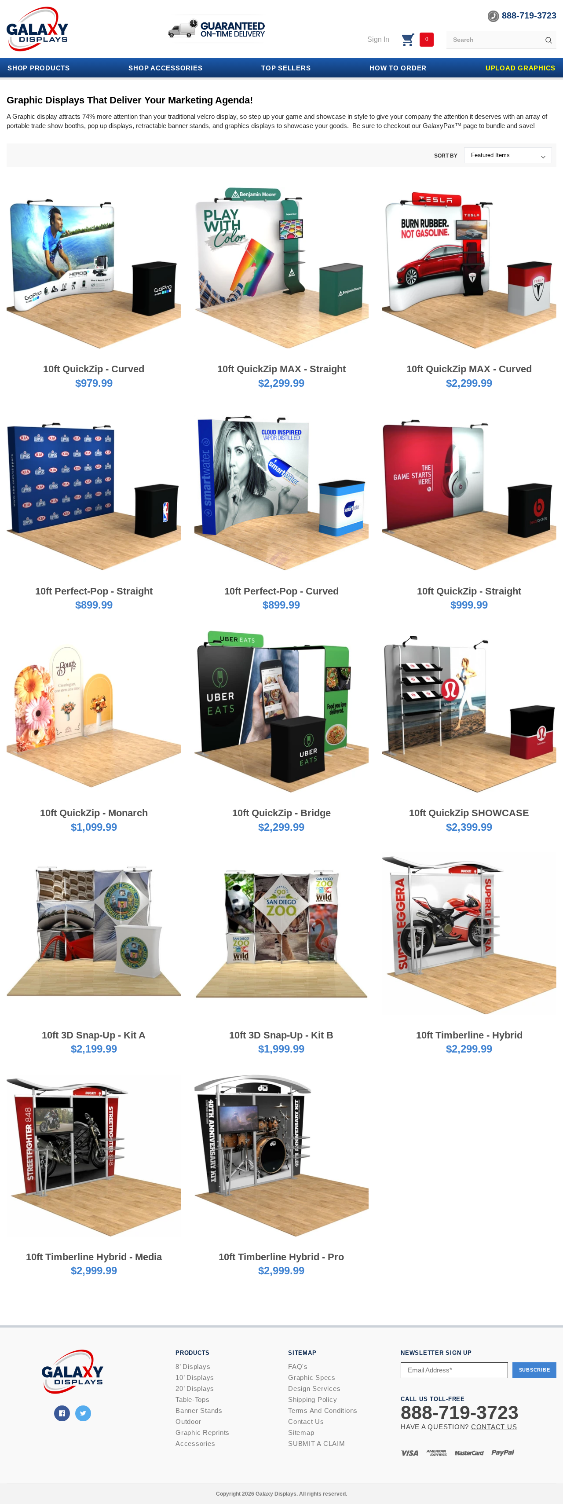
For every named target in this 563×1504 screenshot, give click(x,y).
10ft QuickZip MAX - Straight (281, 368)
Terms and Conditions (323, 1410)
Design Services (314, 1388)
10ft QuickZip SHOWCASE (469, 812)
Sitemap (301, 1432)
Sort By (445, 156)
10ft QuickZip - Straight (469, 591)
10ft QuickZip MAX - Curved (469, 368)
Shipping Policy (312, 1399)
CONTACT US (494, 1427)
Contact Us (306, 1421)
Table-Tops (192, 1399)
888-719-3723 (527, 15)
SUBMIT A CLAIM (316, 1443)
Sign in (378, 39)
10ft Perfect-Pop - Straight (94, 591)
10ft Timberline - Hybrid (469, 1035)
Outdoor (188, 1421)
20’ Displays (194, 1388)
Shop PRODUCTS (38, 68)
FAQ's (298, 1366)
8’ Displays (192, 1366)
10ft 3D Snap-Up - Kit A (94, 1035)
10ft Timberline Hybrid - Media (94, 1256)
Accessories (195, 1443)
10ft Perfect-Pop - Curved (281, 591)
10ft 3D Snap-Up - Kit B (281, 1035)
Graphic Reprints (202, 1432)
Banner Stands (199, 1410)
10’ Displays (194, 1377)
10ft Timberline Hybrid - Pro (281, 1256)
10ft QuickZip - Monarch (94, 812)
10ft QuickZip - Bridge (281, 812)
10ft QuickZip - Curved (93, 368)
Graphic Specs (312, 1377)
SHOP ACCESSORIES (165, 68)
